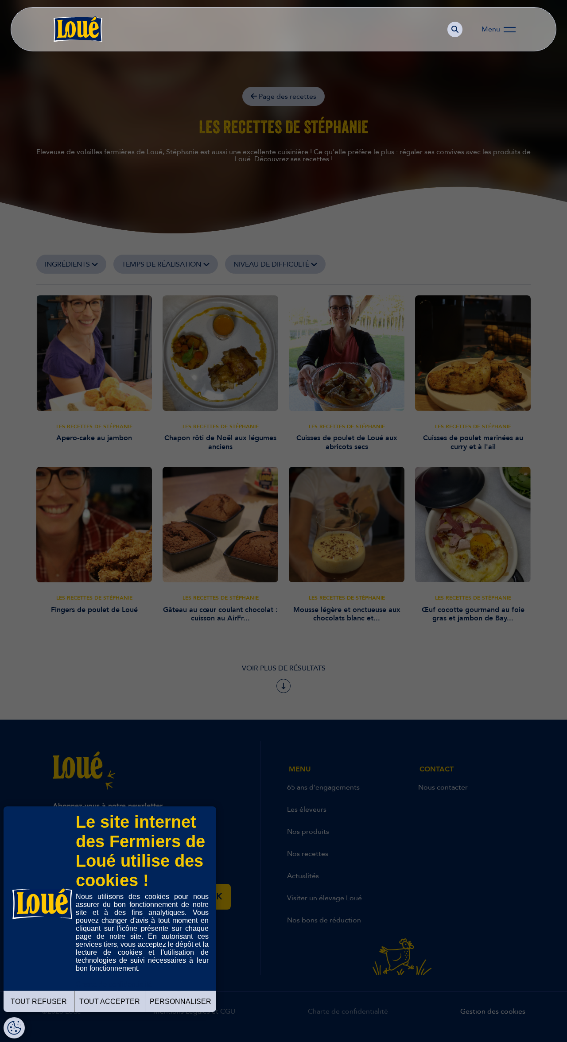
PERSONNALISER (180, 1001)
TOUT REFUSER (39, 1001)
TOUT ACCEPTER (109, 1001)
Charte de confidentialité (114, 984)
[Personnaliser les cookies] (14, 1027)
